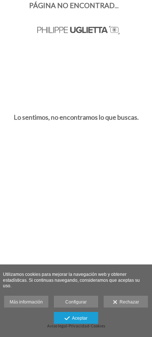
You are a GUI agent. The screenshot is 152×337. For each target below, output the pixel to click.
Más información (26, 302)
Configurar (76, 302)
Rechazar (128, 302)
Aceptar (78, 318)
